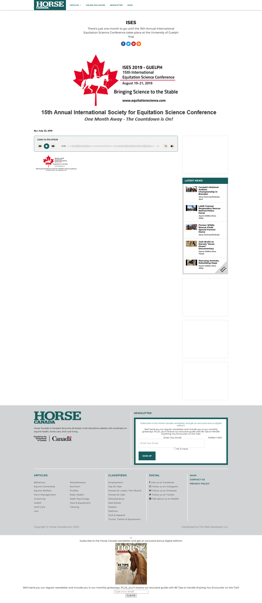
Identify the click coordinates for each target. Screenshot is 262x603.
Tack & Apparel (116, 515)
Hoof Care (39, 507)
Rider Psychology (79, 498)
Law (36, 511)
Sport (200, 199)
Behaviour (39, 482)
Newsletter (116, 5)
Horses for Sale (116, 494)
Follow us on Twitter (162, 494)
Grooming (39, 498)
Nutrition (75, 486)
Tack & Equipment (80, 503)
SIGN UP (147, 456)
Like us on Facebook (162, 482)
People (201, 254)
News (200, 197)
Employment (115, 482)
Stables (112, 507)
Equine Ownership (44, 486)
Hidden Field (215, 437)
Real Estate (114, 503)
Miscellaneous (78, 482)
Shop (130, 5)
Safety (200, 218)
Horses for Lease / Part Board (124, 490)
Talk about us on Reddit (165, 498)
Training (74, 507)
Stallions (113, 511)
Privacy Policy (200, 483)
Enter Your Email (172, 437)
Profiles (74, 490)
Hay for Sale (115, 486)
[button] (131, 537)
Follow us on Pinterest (164, 490)
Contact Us (197, 479)
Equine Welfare (204, 216)
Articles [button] (74, 5)
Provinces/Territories (211, 197)
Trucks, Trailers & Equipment (124, 519)
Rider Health (77, 494)
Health (38, 503)
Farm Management (45, 494)
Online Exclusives (95, 5)
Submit (131, 595)
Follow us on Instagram (164, 486)
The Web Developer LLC (213, 527)
